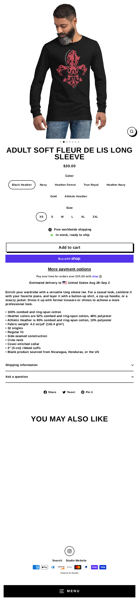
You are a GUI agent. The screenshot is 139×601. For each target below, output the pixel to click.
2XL (95, 216)
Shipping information (21, 365)
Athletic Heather (76, 196)
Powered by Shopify (70, 573)
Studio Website (76, 560)
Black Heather (22, 184)
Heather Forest (65, 184)
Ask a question (16, 376)
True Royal (91, 184)
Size (69, 208)
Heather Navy (116, 184)
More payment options (69, 269)
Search (57, 560)
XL (83, 216)
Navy (43, 184)
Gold (53, 196)
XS (41, 216)
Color (69, 176)
